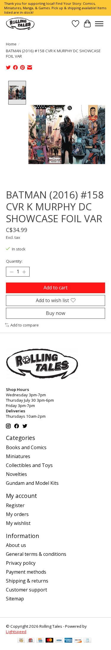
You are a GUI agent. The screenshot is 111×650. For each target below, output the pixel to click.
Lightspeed (16, 631)
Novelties (16, 474)
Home (11, 44)
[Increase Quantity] (24, 272)
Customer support (26, 589)
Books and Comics (26, 447)
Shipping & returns (27, 581)
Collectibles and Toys (29, 465)
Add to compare (24, 325)
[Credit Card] (40, 641)
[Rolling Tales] (20, 24)
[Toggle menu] (99, 24)
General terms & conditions (36, 554)
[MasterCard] (49, 641)
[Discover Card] (78, 641)
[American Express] (68, 641)
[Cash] (21, 641)
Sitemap (15, 598)
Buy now (55, 313)
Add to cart (55, 287)
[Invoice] (87, 641)
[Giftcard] (30, 641)
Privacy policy (21, 563)
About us (16, 545)
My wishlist (18, 523)
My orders (17, 514)
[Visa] (59, 641)
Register (15, 505)
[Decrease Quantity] (11, 272)
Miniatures (18, 456)
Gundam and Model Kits (32, 483)
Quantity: (14, 261)
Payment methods (26, 572)
